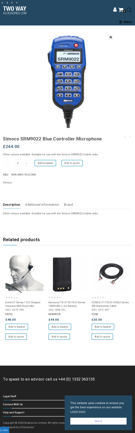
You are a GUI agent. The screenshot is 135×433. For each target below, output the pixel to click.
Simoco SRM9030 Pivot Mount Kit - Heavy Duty (125, 136)
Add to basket (45, 163)
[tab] (14, 205)
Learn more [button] (77, 411)
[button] (110, 37)
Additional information (42, 204)
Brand (68, 204)
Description (11, 204)
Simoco (7, 182)
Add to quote (72, 163)
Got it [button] (98, 421)
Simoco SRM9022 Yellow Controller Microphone (130, 136)
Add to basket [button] (16, 326)
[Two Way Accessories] (14, 10)
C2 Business (27, 427)
